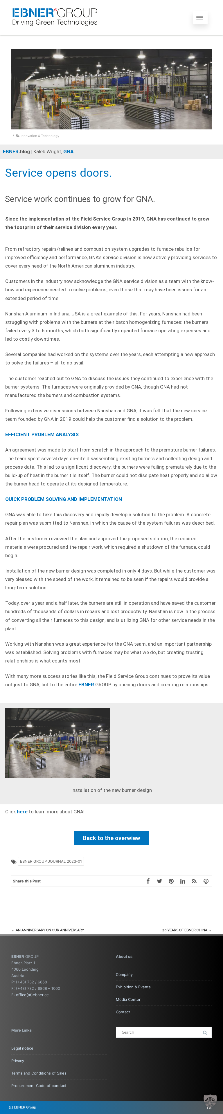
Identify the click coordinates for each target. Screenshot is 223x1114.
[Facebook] (148, 881)
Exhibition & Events (133, 987)
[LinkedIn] (182, 881)
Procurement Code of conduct (38, 1085)
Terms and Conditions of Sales (38, 1073)
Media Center (128, 999)
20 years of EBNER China (187, 930)
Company (124, 974)
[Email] (206, 881)
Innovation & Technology (40, 136)
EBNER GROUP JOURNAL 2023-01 (51, 861)
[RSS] (194, 881)
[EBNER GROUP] (54, 32)
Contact (123, 1012)
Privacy (17, 1060)
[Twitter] (159, 881)
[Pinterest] (171, 881)
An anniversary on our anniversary (47, 930)
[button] (210, 1101)
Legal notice (22, 1048)
